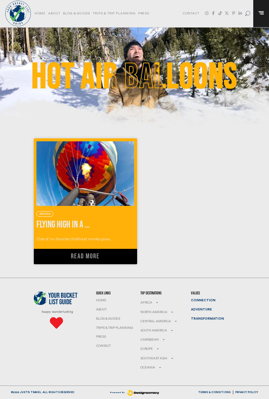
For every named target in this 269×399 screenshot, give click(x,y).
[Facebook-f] (213, 13)
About (54, 13)
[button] (247, 13)
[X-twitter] (227, 13)
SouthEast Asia (153, 358)
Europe (146, 348)
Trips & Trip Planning (114, 13)
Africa (146, 302)
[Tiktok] (220, 13)
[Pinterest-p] (234, 13)
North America (153, 312)
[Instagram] (207, 13)
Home (40, 13)
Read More (85, 256)
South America (153, 330)
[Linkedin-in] (240, 13)
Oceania (147, 367)
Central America (155, 321)
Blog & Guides (77, 13)
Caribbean (149, 339)
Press (143, 13)
